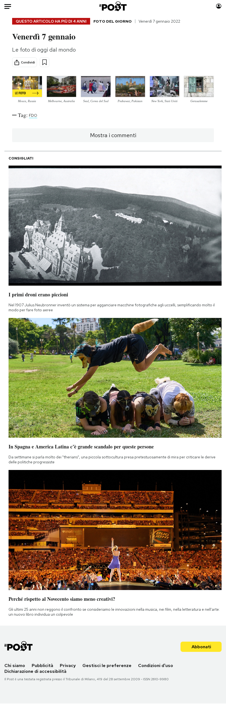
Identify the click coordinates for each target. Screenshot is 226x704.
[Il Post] (113, 6)
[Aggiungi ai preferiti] (44, 62)
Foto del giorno (112, 21)
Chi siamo (14, 665)
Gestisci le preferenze (106, 665)
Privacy (68, 665)
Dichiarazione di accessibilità (35, 671)
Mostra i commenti (113, 135)
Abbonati (201, 647)
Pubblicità (42, 665)
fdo (33, 115)
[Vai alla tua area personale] (219, 6)
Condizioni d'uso (155, 665)
